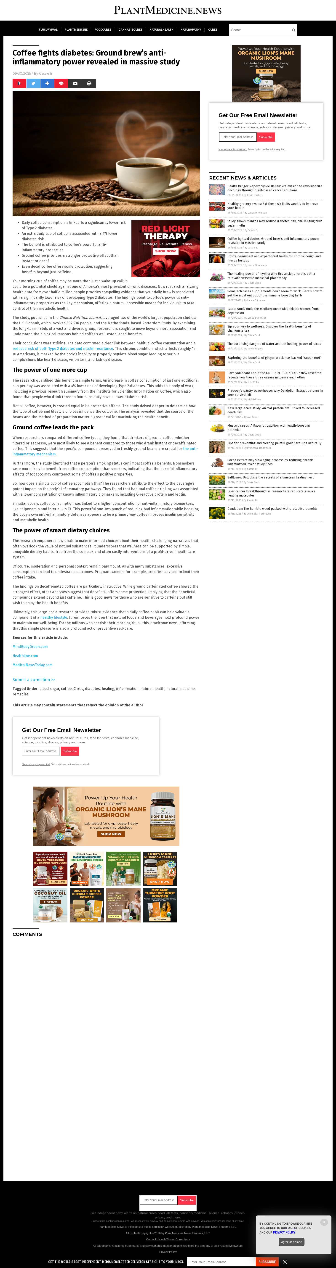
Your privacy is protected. (36, 764)
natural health (152, 689)
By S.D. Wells (251, 382)
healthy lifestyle (53, 617)
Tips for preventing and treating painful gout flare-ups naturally (274, 443)
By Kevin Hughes (253, 195)
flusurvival (48, 29)
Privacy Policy (168, 1252)
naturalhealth (161, 29)
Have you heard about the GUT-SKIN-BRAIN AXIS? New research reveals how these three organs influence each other (274, 375)
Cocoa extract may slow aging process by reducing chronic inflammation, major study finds (270, 462)
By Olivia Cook (253, 282)
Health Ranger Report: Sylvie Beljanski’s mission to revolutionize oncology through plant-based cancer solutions (274, 188)
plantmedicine (76, 29)
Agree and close (291, 1242)
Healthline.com (25, 656)
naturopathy (191, 29)
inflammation (127, 689)
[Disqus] (106, 998)
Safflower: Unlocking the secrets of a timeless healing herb (271, 477)
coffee (66, 689)
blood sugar (49, 689)
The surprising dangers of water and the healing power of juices (274, 344)
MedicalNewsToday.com (33, 665)
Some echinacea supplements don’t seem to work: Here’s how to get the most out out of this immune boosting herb (275, 293)
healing (108, 689)
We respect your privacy (144, 1221)
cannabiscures (130, 29)
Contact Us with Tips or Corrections (168, 1239)
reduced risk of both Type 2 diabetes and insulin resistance (63, 348)
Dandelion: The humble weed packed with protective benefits (272, 509)
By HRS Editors (252, 399)
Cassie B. (46, 73)
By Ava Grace (251, 417)
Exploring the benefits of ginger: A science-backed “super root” (274, 358)
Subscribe (267, 1262)
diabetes (92, 689)
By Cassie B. (251, 230)
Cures (78, 689)
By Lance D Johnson (256, 212)
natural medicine (180, 689)
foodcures (103, 29)
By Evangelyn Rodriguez (257, 447)
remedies (21, 694)
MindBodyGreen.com (30, 647)
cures (212, 29)
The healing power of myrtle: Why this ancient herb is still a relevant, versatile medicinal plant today (271, 276)
